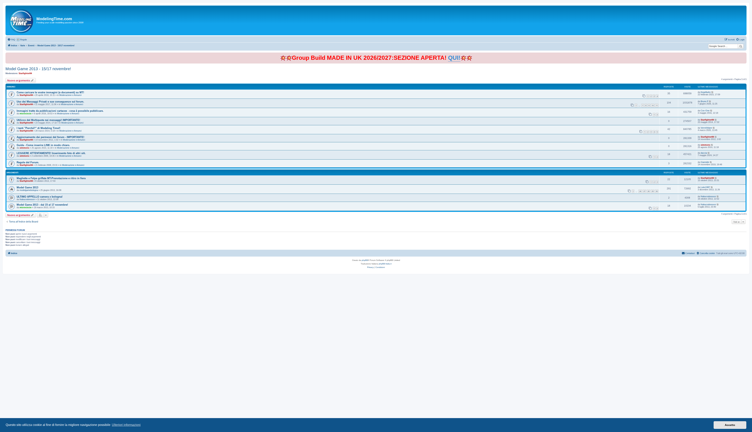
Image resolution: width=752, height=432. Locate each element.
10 (652, 105)
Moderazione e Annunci (70, 95)
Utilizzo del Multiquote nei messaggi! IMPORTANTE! (48, 120)
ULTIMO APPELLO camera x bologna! (39, 196)
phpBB (365, 260)
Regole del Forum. (28, 162)
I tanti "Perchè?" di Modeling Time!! (38, 128)
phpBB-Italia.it (385, 264)
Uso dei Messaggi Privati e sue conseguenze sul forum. (50, 101)
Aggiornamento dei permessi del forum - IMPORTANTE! (50, 137)
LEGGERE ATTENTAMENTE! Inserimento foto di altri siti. (51, 153)
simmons (24, 148)
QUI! (454, 57)
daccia (704, 153)
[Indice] (21, 20)
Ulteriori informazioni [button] (126, 425)
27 (644, 191)
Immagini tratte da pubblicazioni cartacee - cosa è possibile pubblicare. (60, 110)
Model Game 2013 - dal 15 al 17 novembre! (42, 204)
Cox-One (705, 110)
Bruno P (704, 101)
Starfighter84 (25, 73)
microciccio (26, 113)
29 (652, 191)
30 (657, 191)
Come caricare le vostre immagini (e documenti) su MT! (50, 92)
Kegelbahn (706, 92)
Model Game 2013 (27, 187)
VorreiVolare (706, 128)
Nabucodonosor (27, 199)
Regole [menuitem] (23, 39)
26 (640, 191)
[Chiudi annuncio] (744, 54)
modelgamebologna (29, 190)
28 (648, 191)
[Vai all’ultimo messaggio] (712, 92)
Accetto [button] (730, 425)
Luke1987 (705, 187)
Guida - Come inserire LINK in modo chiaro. (43, 145)
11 (657, 105)
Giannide (705, 162)
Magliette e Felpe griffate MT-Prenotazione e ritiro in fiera (51, 178)
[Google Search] (741, 46)
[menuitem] (11, 39)
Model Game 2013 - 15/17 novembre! (38, 69)
